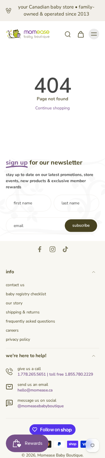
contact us (15, 285)
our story (14, 303)
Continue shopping (52, 108)
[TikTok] (65, 249)
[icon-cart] (80, 34)
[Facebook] (39, 249)
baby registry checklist (26, 294)
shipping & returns (23, 312)
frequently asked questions (30, 321)
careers (12, 330)
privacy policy (18, 339)
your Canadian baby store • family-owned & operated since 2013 (56, 10)
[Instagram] (52, 249)
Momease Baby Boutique (60, 455)
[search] (67, 34)
